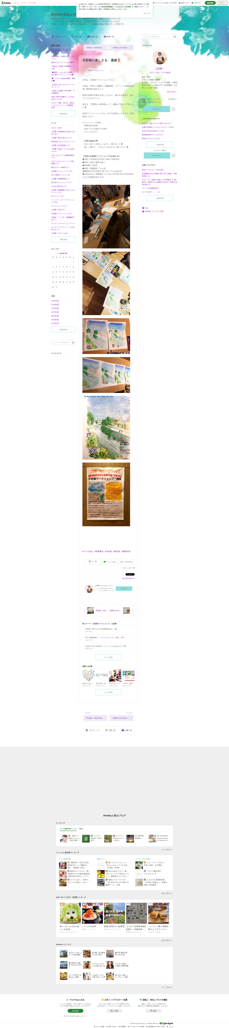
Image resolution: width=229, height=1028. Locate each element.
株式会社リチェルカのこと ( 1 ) (63, 141)
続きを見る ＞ (172, 92)
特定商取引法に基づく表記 (156, 1026)
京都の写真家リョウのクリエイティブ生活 (158, 127)
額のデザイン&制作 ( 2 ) (60, 167)
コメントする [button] (111, 562)
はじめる (75, 1011)
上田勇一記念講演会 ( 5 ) (60, 145)
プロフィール (154, 72)
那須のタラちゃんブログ (151, 138)
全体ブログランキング (150, 99)
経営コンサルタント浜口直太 (153, 170)
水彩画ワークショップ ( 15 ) (62, 171)
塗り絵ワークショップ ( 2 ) (61, 182)
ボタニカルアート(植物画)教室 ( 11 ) (62, 156)
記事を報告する (130, 578)
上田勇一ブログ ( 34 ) (59, 233)
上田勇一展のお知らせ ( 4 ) (61, 138)
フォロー (124, 589)
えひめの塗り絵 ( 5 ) (59, 186)
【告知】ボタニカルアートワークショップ (63, 86)
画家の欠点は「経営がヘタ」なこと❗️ (63, 51)
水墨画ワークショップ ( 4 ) (61, 213)
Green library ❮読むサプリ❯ (153, 131)
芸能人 (81, 829)
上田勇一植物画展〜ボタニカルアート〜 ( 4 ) (63, 191)
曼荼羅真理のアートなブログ (153, 135)
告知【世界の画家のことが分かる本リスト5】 (63, 98)
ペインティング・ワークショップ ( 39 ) (63, 201)
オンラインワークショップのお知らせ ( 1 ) (63, 228)
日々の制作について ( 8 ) (60, 175)
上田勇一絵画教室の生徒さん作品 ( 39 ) (63, 133)
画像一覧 (94, 37)
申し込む (153, 1011)
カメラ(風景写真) (65, 859)
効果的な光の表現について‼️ (123, 48)
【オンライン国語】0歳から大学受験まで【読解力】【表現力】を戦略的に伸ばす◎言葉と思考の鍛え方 (159, 182)
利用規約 (123, 1026)
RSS (146, 208)
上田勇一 (160, 68)
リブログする (128, 562)
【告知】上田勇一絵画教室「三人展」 (63, 67)
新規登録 (210, 3)
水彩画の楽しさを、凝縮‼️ (101, 60)
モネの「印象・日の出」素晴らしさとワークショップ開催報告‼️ (63, 105)
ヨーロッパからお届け (143, 859)
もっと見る (108, 657)
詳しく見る (114, 1011)
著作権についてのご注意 (154, 211)
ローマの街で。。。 (151, 192)
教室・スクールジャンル (151, 102)
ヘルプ (171, 1026)
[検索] (175, 36)
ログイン (222, 3)
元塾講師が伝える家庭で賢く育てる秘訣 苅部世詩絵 (159, 175)
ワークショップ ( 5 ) (59, 206)
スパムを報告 (100, 1026)
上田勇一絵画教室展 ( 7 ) (60, 179)
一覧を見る (160, 145)
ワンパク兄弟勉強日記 (150, 188)
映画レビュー (101, 859)
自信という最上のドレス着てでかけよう (157, 123)
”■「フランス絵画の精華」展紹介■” (63, 79)
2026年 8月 (63, 253)
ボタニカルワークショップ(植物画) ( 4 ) (62, 162)
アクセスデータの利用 (137, 1026)
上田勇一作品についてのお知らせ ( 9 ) (63, 150)
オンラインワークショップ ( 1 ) (63, 223)
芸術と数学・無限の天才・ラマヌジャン (63, 57)
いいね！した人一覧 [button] (128, 568)
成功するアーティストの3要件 (62, 62)
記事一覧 (78, 37)
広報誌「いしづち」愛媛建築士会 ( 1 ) (63, 218)
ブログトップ (60, 37)
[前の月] (58, 253)
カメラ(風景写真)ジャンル (68, 829)
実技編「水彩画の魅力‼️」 (97, 48)
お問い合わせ (112, 1026)
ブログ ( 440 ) (56, 128)
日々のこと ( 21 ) (57, 196)
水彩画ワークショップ (95, 70)
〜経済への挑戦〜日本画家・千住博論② (63, 92)
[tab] (68, 829)
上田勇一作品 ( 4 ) (58, 210)
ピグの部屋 (166, 72)
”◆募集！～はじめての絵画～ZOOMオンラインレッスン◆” (62, 73)
